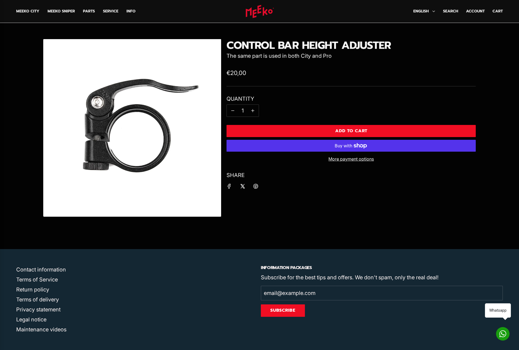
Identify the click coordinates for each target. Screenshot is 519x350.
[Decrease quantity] (233, 111)
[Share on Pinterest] (256, 187)
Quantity (240, 99)
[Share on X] (242, 187)
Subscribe (282, 310)
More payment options (351, 159)
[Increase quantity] (253, 111)
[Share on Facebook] (229, 187)
